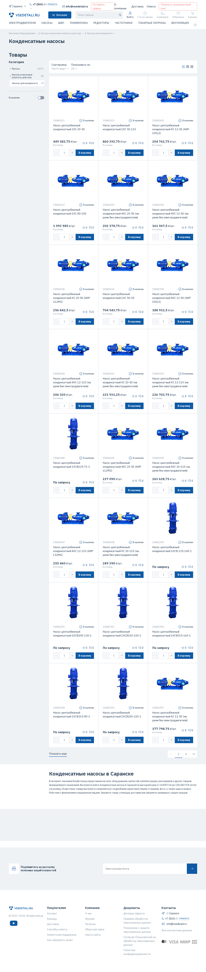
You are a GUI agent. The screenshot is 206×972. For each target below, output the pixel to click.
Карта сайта (93, 934)
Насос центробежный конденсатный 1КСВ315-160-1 (171, 633)
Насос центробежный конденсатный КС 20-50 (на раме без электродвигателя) (120, 382)
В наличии (14, 97)
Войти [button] (130, 17)
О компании (120, 6)
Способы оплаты (57, 929)
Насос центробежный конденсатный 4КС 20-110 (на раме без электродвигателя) (171, 466)
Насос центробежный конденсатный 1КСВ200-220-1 (122, 714)
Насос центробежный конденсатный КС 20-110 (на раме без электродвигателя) (121, 551)
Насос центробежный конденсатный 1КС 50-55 (118, 295)
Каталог (61, 15)
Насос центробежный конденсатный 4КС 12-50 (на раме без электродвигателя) (170, 213)
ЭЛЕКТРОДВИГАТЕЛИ (22, 22)
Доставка (137, 6)
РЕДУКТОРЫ (101, 22)
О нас (88, 913)
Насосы (28, 68)
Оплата (151, 6)
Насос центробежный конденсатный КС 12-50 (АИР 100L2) (170, 129)
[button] (11, 25)
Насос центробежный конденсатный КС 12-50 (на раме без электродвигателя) (169, 716)
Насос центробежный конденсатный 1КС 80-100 (69, 211)
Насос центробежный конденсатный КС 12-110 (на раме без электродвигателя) (170, 382)
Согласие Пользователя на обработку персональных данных (139, 940)
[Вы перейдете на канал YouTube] (14, 923)
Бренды (52, 918)
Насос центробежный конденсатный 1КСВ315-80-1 (71, 714)
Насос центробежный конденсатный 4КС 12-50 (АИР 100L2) (171, 297)
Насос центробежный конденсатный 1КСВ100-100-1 (122, 633)
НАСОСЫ (47, 22)
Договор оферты (134, 913)
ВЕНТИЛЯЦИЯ (180, 22)
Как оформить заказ (60, 940)
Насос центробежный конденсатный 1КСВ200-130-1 (72, 633)
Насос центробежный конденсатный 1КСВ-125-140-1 (172, 549)
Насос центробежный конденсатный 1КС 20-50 (69, 127)
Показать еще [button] (58, 753)
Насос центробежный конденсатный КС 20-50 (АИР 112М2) (71, 297)
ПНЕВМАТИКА (79, 22)
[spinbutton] (64, 153)
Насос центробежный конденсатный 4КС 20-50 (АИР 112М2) (122, 466)
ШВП (61, 22)
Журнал (90, 918)
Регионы (90, 924)
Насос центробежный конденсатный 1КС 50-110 (119, 127)
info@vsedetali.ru (77, 6)
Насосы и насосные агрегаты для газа (28, 76)
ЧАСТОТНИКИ (123, 22)
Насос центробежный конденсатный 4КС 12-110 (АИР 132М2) (73, 551)
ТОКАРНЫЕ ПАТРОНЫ (152, 22)
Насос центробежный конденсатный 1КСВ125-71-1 (71, 464)
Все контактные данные (177, 930)
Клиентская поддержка (61, 934)
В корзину (85, 152)
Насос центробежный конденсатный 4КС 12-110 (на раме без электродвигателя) (72, 382)
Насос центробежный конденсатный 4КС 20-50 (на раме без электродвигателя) (121, 213)
